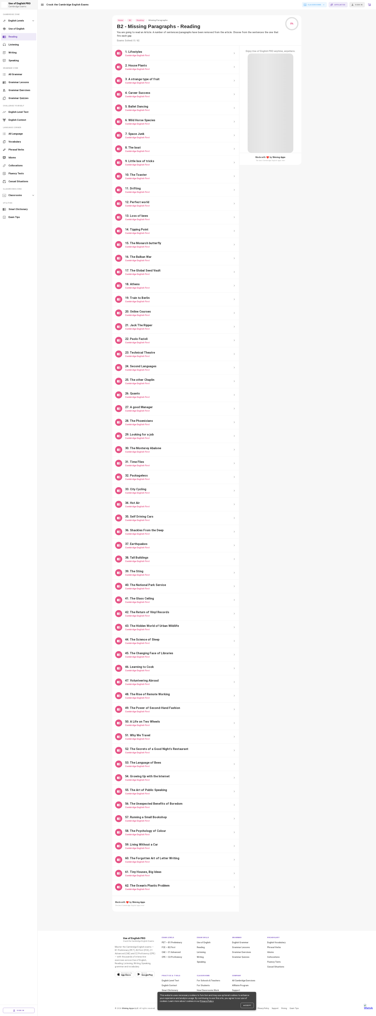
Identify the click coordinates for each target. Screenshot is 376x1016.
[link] (18, 29)
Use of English (203, 942)
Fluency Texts (274, 962)
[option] (18, 21)
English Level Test (170, 980)
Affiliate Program (240, 985)
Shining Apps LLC (130, 1008)
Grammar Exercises (241, 952)
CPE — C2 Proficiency (172, 957)
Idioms (270, 952)
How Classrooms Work (208, 990)
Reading (201, 947)
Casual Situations (275, 967)
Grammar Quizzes (240, 957)
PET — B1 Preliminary (172, 942)
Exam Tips (294, 1008)
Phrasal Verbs (274, 947)
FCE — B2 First (168, 947)
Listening (201, 952)
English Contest (169, 985)
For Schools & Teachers (208, 980)
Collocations (273, 957)
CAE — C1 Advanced (171, 952)
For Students (203, 985)
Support (236, 990)
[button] (42, 4)
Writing (200, 957)
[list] (18, 37)
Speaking (201, 962)
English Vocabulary (276, 942)
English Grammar (240, 942)
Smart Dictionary (170, 990)
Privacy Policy (263, 1008)
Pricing (284, 1008)
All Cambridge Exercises (243, 980)
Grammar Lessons (241, 947)
